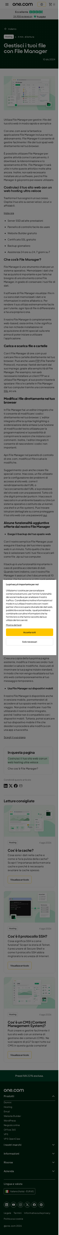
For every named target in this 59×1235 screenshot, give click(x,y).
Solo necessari (29, 641)
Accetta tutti (29, 632)
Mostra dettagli (14, 624)
